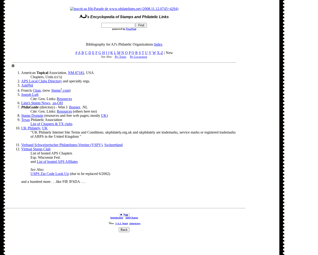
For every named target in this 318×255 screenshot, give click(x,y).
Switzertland (113, 145)
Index (158, 44)
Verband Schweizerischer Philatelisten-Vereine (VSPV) (61, 145)
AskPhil (27, 85)
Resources (64, 99)
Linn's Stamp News (35, 103)
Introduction (116, 217)
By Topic (120, 56)
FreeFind (131, 29)
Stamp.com (60, 90)
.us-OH (57, 103)
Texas (25, 120)
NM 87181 (76, 73)
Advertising (134, 223)
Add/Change (131, 217)
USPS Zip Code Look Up (49, 174)
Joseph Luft (29, 95)
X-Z (160, 53)
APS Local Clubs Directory (41, 81)
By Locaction (138, 56)
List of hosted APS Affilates (57, 162)
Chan (37, 90)
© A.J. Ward (121, 223)
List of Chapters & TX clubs (51, 124)
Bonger (74, 107)
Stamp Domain (32, 115)
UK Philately (30, 128)
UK (104, 115)
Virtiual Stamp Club (36, 149)
